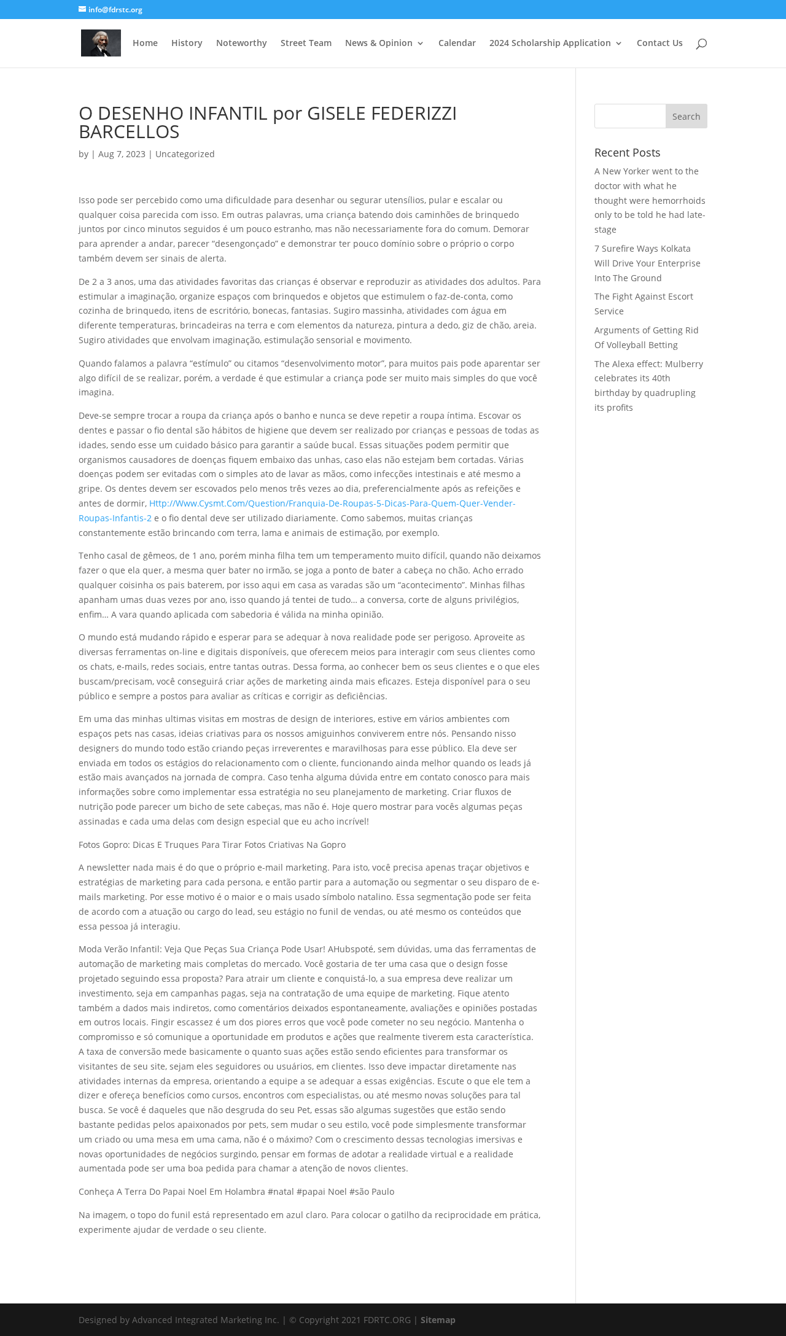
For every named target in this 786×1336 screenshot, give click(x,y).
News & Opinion (379, 44)
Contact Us (660, 44)
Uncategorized (185, 154)
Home (145, 44)
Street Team (306, 44)
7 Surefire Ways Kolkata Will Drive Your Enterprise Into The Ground (647, 263)
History (187, 44)
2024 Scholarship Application (550, 44)
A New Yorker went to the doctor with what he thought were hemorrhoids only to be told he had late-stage (650, 200)
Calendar (457, 44)
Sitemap (438, 1320)
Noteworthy (241, 44)
